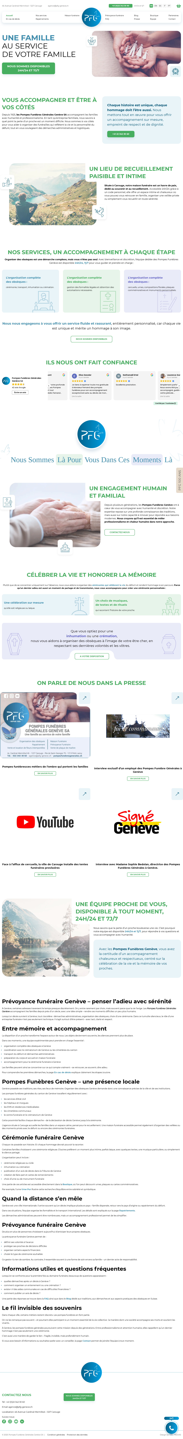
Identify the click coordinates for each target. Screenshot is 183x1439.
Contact (172, 19)
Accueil (9, 15)
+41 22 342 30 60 (120, 134)
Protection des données (77, 1435)
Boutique (154, 15)
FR (151, 6)
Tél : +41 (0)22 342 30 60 (13, 1402)
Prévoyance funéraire (114, 15)
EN (155, 6)
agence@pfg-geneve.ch (58, 6)
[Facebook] (4, 1421)
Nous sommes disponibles (91, 339)
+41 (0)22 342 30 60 (120, 6)
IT (164, 6)
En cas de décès (13, 19)
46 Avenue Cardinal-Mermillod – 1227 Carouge (22, 6)
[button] (179, 386)
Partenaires (174, 15)
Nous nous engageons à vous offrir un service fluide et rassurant (56, 323)
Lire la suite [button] (100, 396)
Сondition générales (56, 1435)
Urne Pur (26, 1189)
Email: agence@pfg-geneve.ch (17, 1407)
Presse (137, 19)
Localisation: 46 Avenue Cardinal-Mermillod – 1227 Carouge (31, 1412)
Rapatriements (42, 19)
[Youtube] (16, 1421)
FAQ (107, 19)
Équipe (153, 19)
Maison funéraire (72, 15)
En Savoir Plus (45, 773)
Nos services (41, 15)
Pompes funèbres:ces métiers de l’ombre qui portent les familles (45, 766)
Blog (136, 15)
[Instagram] (10, 1421)
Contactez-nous (120, 532)
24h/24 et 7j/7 (28, 68)
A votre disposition (92, 656)
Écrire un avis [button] (20, 392)
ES (160, 6)
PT (169, 6)
